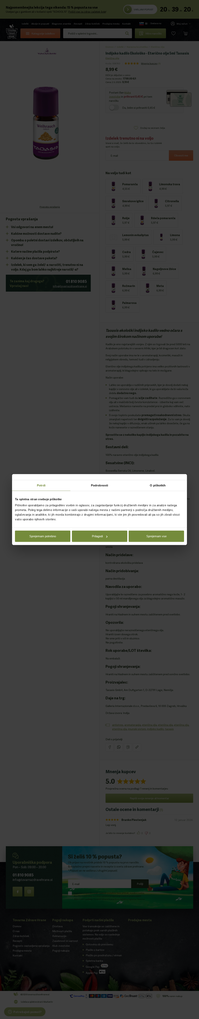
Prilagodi (97, 536)
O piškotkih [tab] (158, 485)
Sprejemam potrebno (42, 536)
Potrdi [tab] (41, 485)
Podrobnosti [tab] (99, 485)
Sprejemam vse (156, 536)
